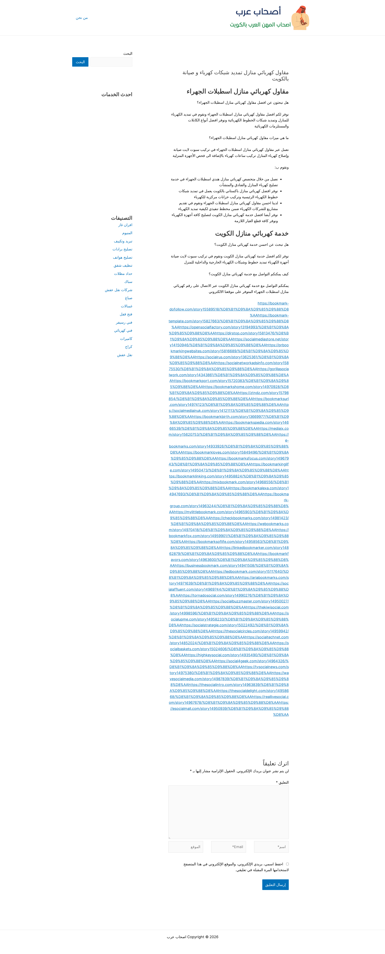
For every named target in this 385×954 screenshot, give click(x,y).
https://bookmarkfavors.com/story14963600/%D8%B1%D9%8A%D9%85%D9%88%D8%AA (229, 560)
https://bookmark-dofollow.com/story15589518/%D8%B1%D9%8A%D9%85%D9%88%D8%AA (229, 309)
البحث (127, 53)
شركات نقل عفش (118, 290)
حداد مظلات (123, 273)
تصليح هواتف (122, 257)
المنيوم (127, 233)
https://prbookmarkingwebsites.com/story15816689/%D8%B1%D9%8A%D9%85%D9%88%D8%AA (229, 351)
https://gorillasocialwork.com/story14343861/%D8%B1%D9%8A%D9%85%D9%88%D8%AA (229, 375)
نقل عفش (124, 355)
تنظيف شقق (123, 265)
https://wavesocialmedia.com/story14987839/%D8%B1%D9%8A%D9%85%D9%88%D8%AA (229, 679)
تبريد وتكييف (123, 241)
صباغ (128, 298)
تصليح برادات (122, 249)
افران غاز (125, 225)
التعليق (282, 782)
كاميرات (126, 338)
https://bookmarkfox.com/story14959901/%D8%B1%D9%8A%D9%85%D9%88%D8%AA (229, 536)
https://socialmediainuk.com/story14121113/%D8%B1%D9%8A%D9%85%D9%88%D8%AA (229, 410)
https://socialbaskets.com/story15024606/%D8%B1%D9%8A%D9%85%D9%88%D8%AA (229, 649)
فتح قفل (126, 314)
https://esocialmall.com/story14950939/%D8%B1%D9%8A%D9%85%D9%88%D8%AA (229, 708)
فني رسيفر (124, 322)
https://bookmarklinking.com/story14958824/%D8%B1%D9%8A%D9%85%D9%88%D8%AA (229, 476)
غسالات (126, 306)
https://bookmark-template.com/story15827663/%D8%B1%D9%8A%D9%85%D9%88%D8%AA (229, 321)
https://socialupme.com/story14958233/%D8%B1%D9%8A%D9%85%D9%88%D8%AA (229, 619)
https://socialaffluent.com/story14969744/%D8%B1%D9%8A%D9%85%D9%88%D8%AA (229, 589)
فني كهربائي (123, 330)
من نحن (82, 17)
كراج (128, 346)
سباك (128, 281)
